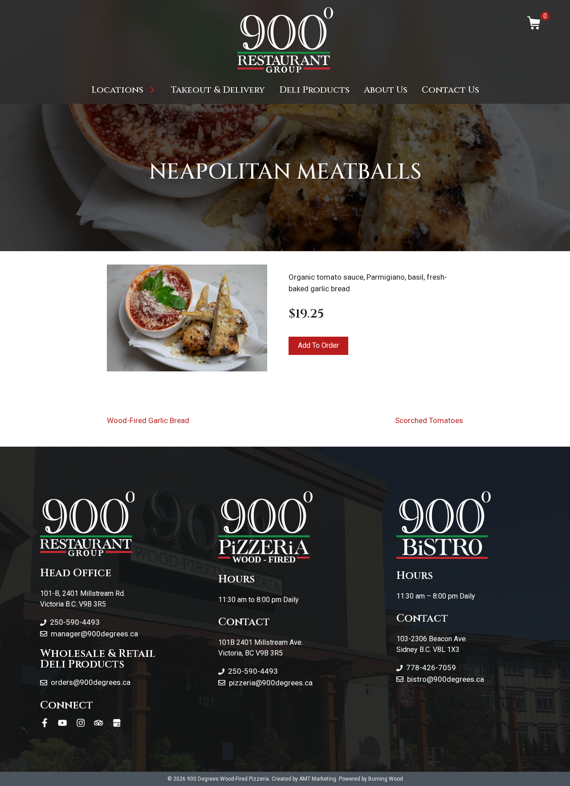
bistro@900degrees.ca (445, 679)
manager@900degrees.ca (94, 633)
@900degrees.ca (284, 682)
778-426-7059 (431, 667)
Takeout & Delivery (218, 90)
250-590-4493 (75, 622)
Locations (117, 90)
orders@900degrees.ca (90, 682)
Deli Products (314, 90)
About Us (385, 90)
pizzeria (242, 682)
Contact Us (450, 90)
